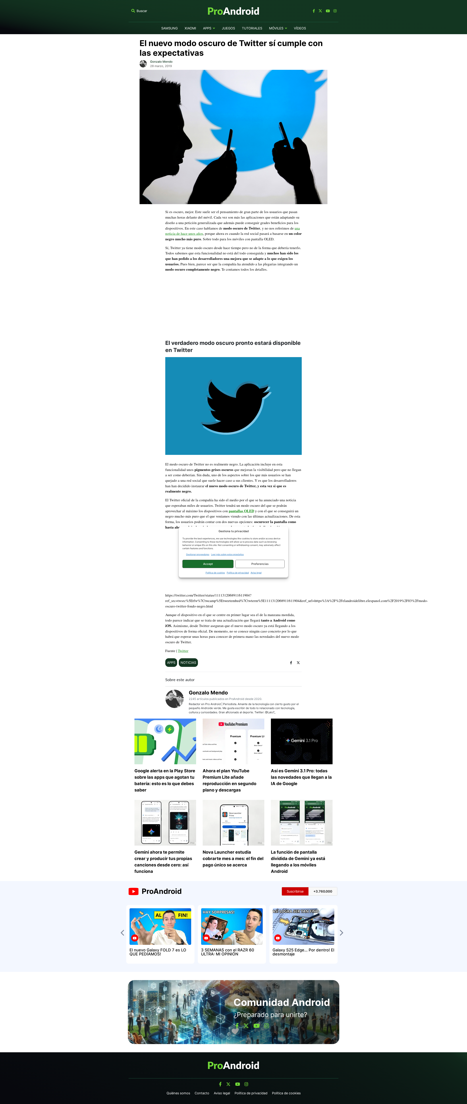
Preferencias (260, 564)
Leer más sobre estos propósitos (227, 554)
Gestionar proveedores (197, 554)
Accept (208, 564)
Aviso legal (256, 572)
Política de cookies (215, 572)
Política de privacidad (238, 572)
